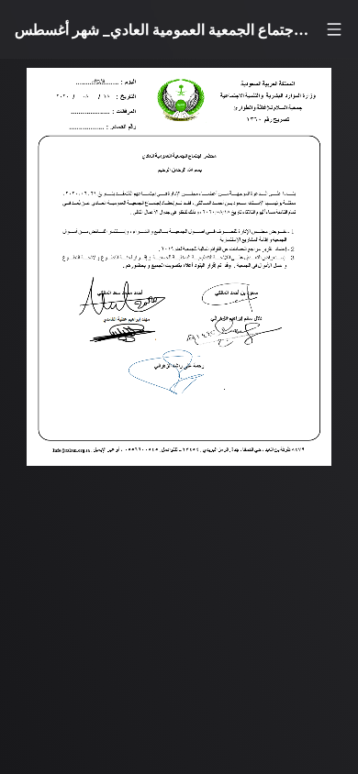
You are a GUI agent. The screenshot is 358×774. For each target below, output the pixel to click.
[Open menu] (334, 29)
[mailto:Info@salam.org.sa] (74, 463)
